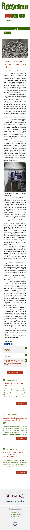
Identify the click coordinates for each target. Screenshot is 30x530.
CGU (18, 527)
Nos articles (5, 529)
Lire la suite (21, 403)
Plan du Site (25, 529)
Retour (7, 33)
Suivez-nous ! (22, 17)
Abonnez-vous (15, 372)
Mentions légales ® (9, 527)
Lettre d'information (15, 529)
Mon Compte (8, 17)
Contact (15, 17)
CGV (24, 527)
